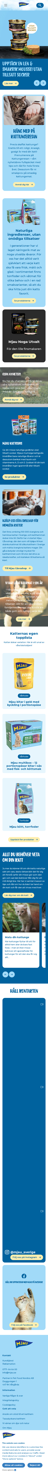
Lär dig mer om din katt (16, 895)
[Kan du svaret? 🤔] (25, 1021)
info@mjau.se (9, 1372)
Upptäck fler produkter (22, 839)
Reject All (35, 1465)
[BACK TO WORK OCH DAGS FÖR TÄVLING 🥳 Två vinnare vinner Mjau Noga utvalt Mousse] (25, 1104)
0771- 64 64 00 (9, 1369)
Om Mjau (7, 1428)
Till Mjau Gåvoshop (16, 568)
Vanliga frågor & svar (12, 1396)
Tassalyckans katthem (13, 1419)
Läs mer (9, 83)
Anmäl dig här (22, 184)
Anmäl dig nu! (11, 400)
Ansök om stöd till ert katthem (17, 1414)
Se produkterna (22, 301)
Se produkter (12, 477)
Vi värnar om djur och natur (15, 1423)
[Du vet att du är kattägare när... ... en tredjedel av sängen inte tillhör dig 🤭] (25, 1186)
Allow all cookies (14, 1465)
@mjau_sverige (22, 1252)
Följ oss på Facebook (22, 1325)
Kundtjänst (8, 1360)
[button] (40, 5)
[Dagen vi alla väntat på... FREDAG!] (25, 1145)
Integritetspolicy (10, 1400)
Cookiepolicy (9, 1405)
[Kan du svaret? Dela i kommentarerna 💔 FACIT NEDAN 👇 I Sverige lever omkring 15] (25, 1228)
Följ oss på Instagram (25, 1257)
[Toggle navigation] (5, 5)
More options (8, 1470)
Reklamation (8, 1364)
